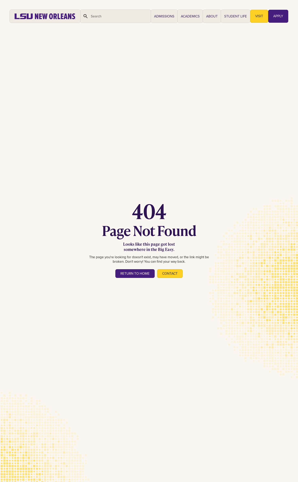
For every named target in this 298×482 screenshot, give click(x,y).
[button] (164, 16)
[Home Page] (45, 16)
